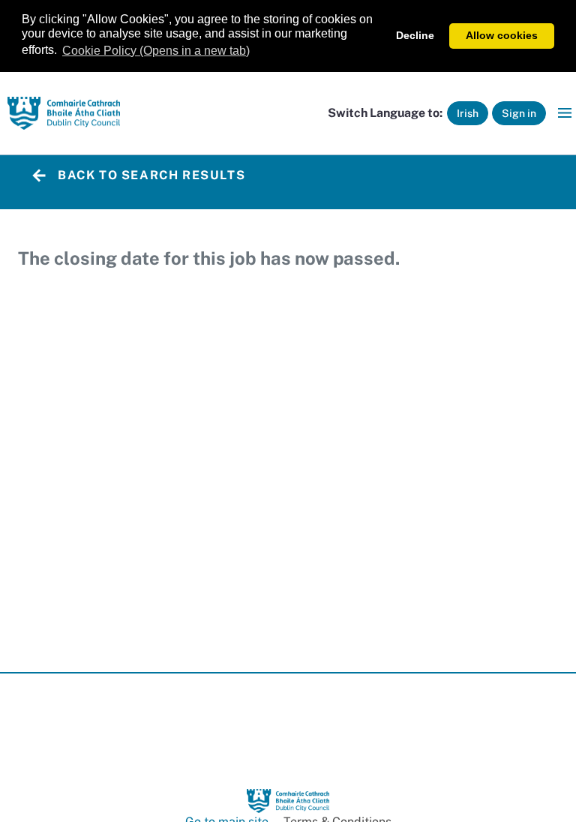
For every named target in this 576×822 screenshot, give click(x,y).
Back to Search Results (151, 175)
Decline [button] (415, 35)
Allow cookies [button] (502, 35)
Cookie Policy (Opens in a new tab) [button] (156, 50)
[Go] (64, 113)
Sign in (519, 113)
